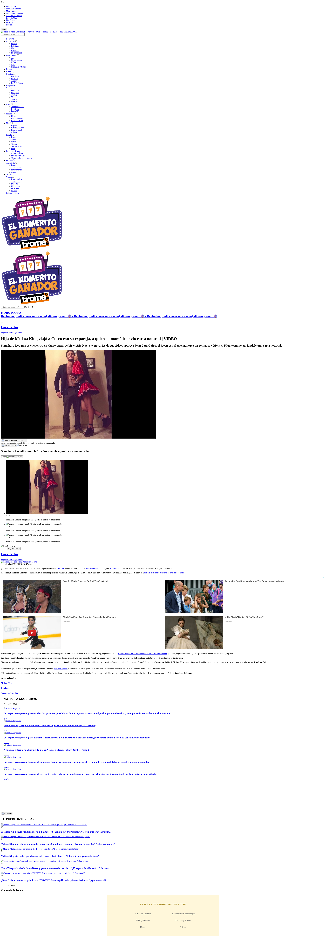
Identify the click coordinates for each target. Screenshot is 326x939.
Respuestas (10, 85)
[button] (29, 307)
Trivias (9, 174)
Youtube (14, 97)
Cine (13, 64)
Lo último (10, 39)
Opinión (9, 74)
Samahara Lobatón (93, 568)
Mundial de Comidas (14, 13)
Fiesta (13, 116)
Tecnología (10, 163)
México (14, 132)
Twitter (14, 95)
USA (8, 104)
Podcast (9, 25)
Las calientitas (17, 118)
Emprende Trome (13, 151)
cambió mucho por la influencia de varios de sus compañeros (142, 653)
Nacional (14, 48)
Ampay (14, 81)
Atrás (4, 549)
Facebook (15, 90)
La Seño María (17, 83)
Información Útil (18, 156)
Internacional (16, 53)
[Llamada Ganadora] (32, 250)
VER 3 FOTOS (20, 440)
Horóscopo (10, 71)
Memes (14, 102)
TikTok (14, 99)
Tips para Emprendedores (21, 158)
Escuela (14, 137)
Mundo (9, 123)
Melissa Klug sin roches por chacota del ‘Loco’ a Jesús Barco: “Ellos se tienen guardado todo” (50, 856)
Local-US (15, 109)
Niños (13, 142)
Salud (13, 139)
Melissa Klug (115, 568)
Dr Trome (15, 188)
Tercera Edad (16, 146)
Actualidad (10, 41)
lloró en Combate (60, 669)
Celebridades (16, 60)
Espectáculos (11, 55)
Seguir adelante (13, 549)
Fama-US (15, 111)
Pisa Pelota (10, 20)
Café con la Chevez (14, 16)
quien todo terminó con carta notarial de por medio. (164, 573)
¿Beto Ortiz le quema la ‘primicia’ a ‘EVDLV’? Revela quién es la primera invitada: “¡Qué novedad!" (54, 880)
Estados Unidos (17, 128)
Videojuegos (16, 167)
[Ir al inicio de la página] (7, 813)
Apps (13, 172)
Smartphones (16, 170)
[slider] (163, 505)
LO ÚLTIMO (11, 6)
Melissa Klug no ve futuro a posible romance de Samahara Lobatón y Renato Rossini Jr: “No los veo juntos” (58, 844)
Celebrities (15, 186)
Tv (12, 58)
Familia (9, 135)
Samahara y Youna (13, 9)
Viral (8, 88)
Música (14, 62)
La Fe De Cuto (17, 121)
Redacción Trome (30, 562)
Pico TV (9, 22)
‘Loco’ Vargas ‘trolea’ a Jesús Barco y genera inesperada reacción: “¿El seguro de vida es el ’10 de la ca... (56, 868)
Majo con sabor (12, 11)
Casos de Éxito (17, 153)
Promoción (10, 160)
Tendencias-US (17, 106)
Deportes (9, 69)
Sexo (13, 149)
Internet (14, 165)
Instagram (15, 92)
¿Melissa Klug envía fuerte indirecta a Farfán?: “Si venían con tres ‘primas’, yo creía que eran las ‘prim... (56, 831)
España (14, 125)
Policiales (15, 46)
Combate (60, 568)
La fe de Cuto (11, 18)
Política (14, 44)
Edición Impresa (12, 193)
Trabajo (14, 144)
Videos (9, 177)
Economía (15, 50)
